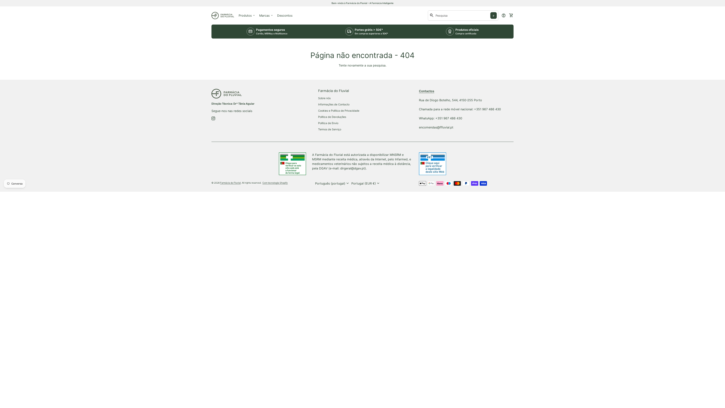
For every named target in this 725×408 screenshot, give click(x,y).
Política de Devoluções (332, 116)
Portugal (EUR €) (365, 183)
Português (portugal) (332, 183)
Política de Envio (328, 123)
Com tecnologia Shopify (275, 182)
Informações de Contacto (333, 104)
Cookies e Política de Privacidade (338, 110)
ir (493, 15)
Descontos (284, 15)
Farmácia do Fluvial (230, 182)
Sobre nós (324, 98)
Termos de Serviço (329, 129)
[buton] (332, 183)
